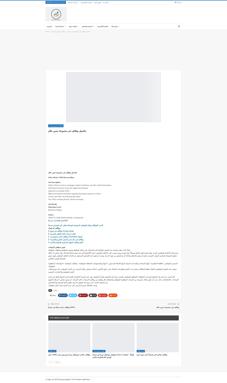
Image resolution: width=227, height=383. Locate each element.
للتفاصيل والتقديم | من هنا (58, 220)
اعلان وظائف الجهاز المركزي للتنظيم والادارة (66, 242)
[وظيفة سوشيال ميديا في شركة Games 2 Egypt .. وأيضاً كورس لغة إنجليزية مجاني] (113, 337)
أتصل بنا (106, 2)
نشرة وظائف (52, 351)
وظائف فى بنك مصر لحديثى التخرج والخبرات (66, 239)
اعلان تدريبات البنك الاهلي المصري (63, 234)
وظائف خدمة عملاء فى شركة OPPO (61, 307)
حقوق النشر (98, 2)
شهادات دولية (73, 26)
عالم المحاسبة (59, 26)
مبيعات (55, 290)
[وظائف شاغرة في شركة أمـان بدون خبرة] (158, 337)
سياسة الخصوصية (86, 2)
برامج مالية (114, 26)
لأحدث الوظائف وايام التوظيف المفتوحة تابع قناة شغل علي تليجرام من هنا (75, 225)
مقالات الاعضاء (72, 2)
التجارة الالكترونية (103, 26)
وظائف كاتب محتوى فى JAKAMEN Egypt (66, 237)
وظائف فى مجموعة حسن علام (167, 307)
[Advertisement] (113, 51)
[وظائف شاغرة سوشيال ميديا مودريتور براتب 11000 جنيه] (69, 337)
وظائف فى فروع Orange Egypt (62, 231)
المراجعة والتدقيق (87, 26)
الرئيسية (49, 26)
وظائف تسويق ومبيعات (56, 126)
